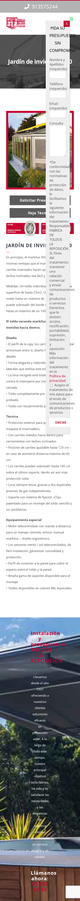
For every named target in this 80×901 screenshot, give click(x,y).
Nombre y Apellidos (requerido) (58, 64)
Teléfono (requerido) (58, 86)
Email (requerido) (58, 105)
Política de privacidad (57, 378)
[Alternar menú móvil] (72, 19)
